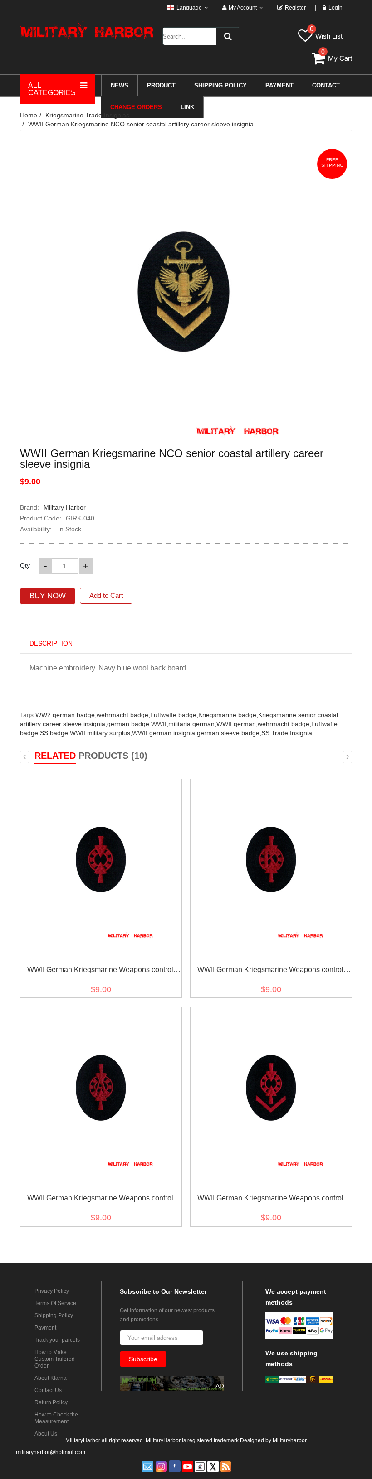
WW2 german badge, (66, 714)
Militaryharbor (290, 1440)
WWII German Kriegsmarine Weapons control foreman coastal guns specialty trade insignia (270, 971)
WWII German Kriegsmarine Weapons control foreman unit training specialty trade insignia (100, 971)
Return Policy (51, 1402)
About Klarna (50, 1378)
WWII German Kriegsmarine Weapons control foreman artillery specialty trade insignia (100, 1199)
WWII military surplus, (101, 733)
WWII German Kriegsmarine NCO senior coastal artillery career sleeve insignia (141, 124)
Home (28, 115)
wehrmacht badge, (123, 714)
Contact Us (48, 1390)
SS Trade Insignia (286, 733)
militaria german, (192, 723)
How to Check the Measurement (56, 1418)
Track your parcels (57, 1340)
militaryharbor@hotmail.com (50, 1452)
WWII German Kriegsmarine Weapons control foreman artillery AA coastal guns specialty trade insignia (270, 1199)
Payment (45, 1328)
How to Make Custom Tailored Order (54, 1359)
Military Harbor (65, 507)
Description (51, 643)
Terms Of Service (55, 1303)
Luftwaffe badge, (174, 714)
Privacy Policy (51, 1291)
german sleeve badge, (229, 733)
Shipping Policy (53, 1315)
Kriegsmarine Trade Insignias (87, 115)
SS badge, (55, 733)
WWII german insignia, (164, 733)
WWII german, (237, 723)
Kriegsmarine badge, (228, 714)
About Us (45, 1434)
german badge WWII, (137, 723)
